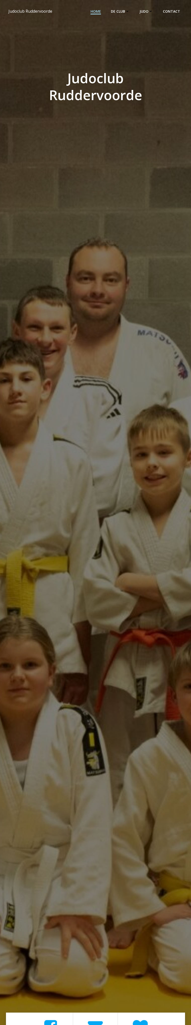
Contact (171, 11)
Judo (144, 11)
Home (96, 11)
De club (118, 11)
